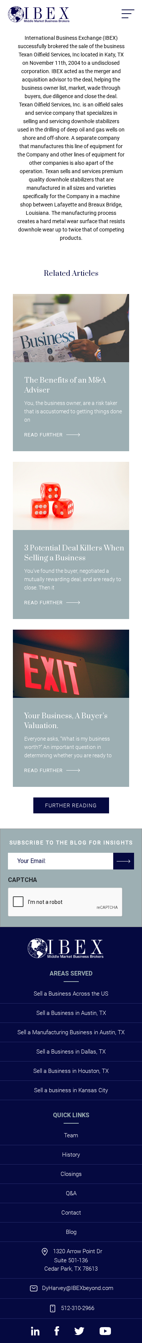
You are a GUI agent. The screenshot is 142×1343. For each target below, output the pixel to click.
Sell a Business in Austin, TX (71, 1013)
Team (71, 1135)
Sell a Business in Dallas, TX (71, 1051)
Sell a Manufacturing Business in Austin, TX (71, 1032)
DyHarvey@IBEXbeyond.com (77, 1288)
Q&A (71, 1193)
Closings (71, 1174)
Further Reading (71, 805)
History (71, 1154)
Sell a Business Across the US (71, 993)
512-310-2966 (77, 1308)
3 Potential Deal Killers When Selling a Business (74, 553)
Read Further (43, 435)
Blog (71, 1232)
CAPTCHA (22, 879)
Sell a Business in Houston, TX (71, 1071)
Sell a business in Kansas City (71, 1090)
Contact (71, 1212)
